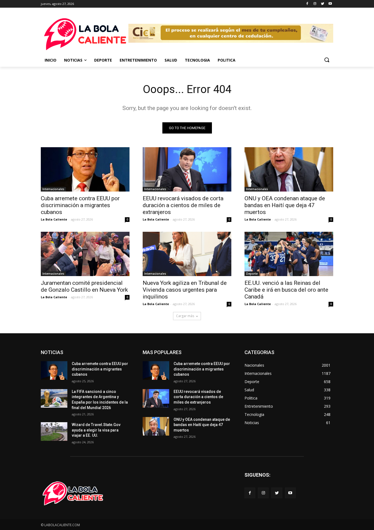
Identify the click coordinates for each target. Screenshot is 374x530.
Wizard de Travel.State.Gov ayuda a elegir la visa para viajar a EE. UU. (96, 430)
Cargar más (185, 316)
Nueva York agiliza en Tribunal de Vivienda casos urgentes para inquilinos (185, 290)
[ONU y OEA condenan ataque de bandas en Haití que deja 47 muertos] (288, 169)
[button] (326, 60)
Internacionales (53, 189)
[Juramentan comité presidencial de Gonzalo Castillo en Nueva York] (85, 254)
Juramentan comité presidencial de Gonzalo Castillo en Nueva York (84, 286)
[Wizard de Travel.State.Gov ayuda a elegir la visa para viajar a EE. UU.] (54, 431)
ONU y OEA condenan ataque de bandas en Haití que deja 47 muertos (284, 205)
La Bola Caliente (54, 219)
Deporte (103, 60)
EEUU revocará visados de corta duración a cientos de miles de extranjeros (183, 205)
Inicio (50, 60)
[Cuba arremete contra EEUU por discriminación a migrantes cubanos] (85, 169)
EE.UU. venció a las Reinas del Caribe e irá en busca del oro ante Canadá (286, 290)
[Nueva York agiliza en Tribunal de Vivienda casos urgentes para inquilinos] (187, 254)
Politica (226, 60)
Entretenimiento (138, 60)
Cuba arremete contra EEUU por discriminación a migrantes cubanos (80, 205)
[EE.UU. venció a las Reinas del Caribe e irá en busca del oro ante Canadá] (288, 254)
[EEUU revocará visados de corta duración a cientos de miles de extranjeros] (187, 169)
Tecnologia (197, 60)
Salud (171, 60)
